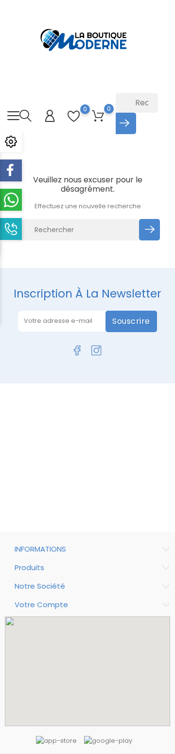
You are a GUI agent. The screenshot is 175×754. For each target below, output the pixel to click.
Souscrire (131, 321)
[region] (87, 671)
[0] (74, 116)
